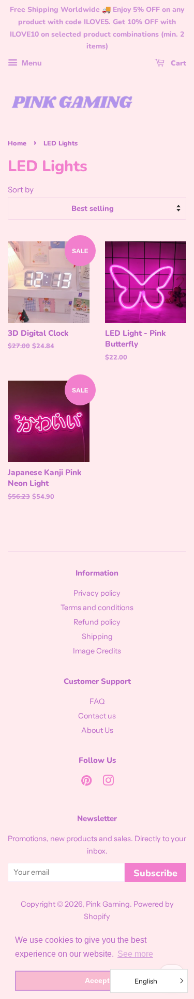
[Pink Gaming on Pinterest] (86, 782)
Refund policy (97, 622)
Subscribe (155, 873)
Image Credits (97, 651)
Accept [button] (97, 980)
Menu (31, 63)
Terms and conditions (97, 607)
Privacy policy (97, 593)
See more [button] (135, 953)
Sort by (21, 189)
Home (17, 143)
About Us (97, 730)
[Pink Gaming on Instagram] (108, 782)
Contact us (97, 715)
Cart (177, 63)
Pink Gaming (108, 904)
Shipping (97, 636)
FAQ (97, 701)
